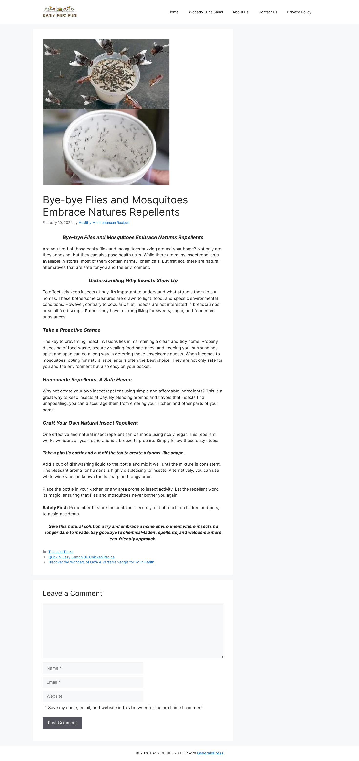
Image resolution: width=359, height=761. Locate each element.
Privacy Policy (299, 12)
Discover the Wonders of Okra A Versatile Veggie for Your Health (101, 562)
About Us (241, 12)
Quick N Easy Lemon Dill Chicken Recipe (81, 557)
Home (173, 12)
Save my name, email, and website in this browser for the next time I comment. (126, 707)
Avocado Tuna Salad (205, 12)
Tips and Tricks (60, 552)
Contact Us (267, 12)
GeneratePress (210, 753)
